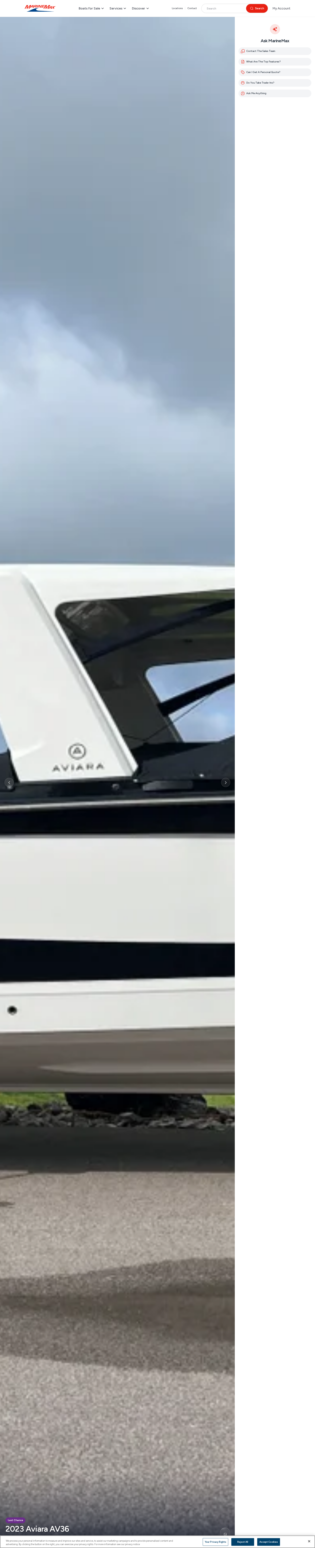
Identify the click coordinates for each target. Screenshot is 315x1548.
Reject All (242, 1542)
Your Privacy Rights (215, 1542)
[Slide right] (225, 782)
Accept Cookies (268, 1542)
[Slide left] (9, 782)
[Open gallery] (225, 1534)
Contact (192, 8)
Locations (177, 8)
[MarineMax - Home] (40, 8)
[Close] (309, 1541)
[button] (274, 72)
